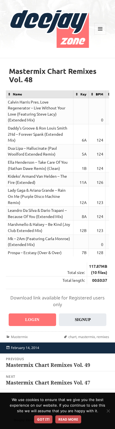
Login (32, 319)
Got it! (43, 419)
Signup (83, 319)
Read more (68, 419)
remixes (103, 336)
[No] (108, 411)
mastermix (86, 336)
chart (72, 336)
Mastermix (19, 336)
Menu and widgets (100, 34)
